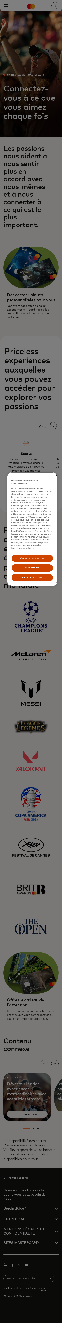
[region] (32, 529)
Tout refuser (32, 568)
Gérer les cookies (32, 577)
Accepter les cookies (32, 558)
